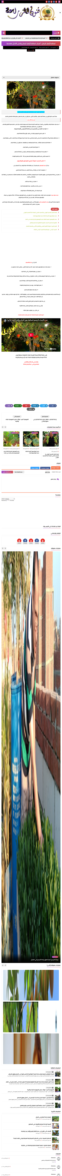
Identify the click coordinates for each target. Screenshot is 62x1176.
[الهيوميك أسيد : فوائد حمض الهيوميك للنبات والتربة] (57, 1089)
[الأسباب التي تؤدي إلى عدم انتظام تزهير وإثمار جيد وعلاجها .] (55, 1133)
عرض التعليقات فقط (18, 472)
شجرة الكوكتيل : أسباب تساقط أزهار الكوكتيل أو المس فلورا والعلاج (37, 1105)
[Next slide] (3, 427)
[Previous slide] (5, 965)
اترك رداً (53, 1162)
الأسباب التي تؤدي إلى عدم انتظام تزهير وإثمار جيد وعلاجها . (36, 1131)
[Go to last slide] (5, 427)
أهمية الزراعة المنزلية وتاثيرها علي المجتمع (40, 1124)
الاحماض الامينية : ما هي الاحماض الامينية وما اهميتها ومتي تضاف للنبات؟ (18, 38)
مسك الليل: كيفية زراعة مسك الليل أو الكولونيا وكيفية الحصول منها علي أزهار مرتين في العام (30, 1082)
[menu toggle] (59, 2)
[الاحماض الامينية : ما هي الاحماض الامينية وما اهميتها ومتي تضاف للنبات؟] (55, 1140)
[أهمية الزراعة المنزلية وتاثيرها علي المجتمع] (55, 1126)
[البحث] (3, 2)
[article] (17, 418)
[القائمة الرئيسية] (4, 33)
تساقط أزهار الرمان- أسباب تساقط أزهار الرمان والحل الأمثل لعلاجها (39, 959)
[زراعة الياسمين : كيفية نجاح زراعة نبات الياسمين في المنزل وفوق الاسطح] (57, 1097)
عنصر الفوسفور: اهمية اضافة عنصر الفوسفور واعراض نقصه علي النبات (41, 219)
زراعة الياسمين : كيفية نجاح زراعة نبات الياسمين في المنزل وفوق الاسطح (35, 1097)
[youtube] (56, 2)
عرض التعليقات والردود (7, 472)
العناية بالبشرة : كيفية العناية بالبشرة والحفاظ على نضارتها (36, 1145)
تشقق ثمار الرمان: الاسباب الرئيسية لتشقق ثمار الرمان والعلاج (43, 223)
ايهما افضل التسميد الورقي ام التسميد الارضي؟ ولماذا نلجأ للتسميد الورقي (40, 212)
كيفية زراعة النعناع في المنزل (43, 1117)
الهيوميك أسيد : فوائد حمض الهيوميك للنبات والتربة (40, 1090)
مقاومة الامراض (25, 47)
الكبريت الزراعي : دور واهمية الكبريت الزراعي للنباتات (45, 230)
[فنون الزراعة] (31, 12)
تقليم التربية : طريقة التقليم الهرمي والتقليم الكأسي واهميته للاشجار (41, 226)
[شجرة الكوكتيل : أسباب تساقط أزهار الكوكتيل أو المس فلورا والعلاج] (57, 1105)
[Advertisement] (31, 25)
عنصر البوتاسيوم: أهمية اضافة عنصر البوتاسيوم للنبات (45, 216)
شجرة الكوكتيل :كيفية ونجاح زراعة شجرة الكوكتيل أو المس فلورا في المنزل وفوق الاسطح (31, 1074)
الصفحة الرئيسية (34, 47)
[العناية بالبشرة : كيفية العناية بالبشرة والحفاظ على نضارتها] (55, 1147)
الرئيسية (55, 33)
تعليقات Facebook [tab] (45, 468)
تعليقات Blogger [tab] (55, 468)
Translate (12, 500)
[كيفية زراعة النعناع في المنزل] (55, 1119)
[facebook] (54, 2)
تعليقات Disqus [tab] (35, 468)
